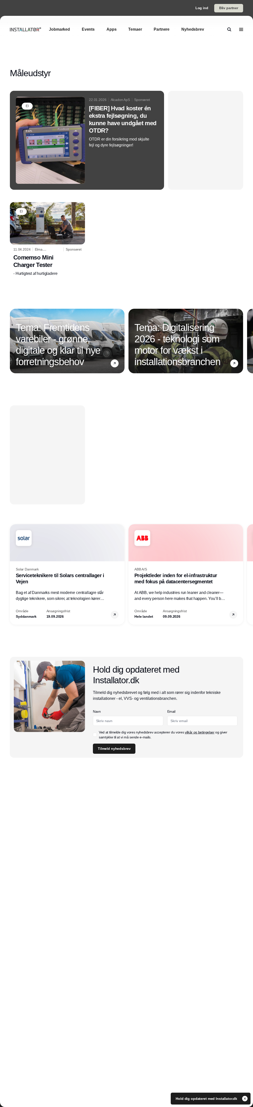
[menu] (241, 29)
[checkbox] (95, 735)
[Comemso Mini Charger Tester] (47, 239)
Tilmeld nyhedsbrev (114, 749)
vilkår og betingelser (199, 732)
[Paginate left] (14, 341)
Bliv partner (228, 8)
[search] (229, 29)
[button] (115, 363)
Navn (97, 711)
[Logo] (25, 29)
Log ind (201, 8)
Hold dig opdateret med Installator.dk (207, 1099)
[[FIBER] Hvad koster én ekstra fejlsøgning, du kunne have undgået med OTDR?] (87, 140)
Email (171, 711)
